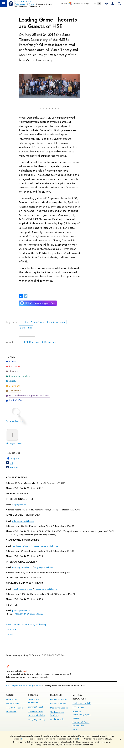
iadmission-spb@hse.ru (23, 520)
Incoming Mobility (36, 715)
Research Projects (58, 703)
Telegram (14, 458)
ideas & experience (34, 322)
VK (11, 462)
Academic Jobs (57, 719)
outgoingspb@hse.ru (44, 567)
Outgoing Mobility (36, 719)
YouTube (14, 467)
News (38, 685)
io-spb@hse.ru (19, 504)
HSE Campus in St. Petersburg (40, 342)
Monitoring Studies (59, 707)
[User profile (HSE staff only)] (112, 3)
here (23, 739)
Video (75, 729)
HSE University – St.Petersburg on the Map (26, 624)
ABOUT (10, 695)
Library (9, 634)
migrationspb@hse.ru (22, 588)
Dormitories (12, 629)
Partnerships (11, 699)
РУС (95, 3)
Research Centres (58, 699)
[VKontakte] (21, 296)
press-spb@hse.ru (21, 610)
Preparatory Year (35, 711)
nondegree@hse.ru (21, 545)
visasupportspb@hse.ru (45, 588)
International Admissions (33, 701)
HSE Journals (78, 707)
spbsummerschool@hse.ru (45, 545)
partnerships (26, 327)
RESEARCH (56, 695)
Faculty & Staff (12, 703)
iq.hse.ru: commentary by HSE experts (81, 714)
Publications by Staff (81, 703)
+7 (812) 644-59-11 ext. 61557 (28, 613)
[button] (22, 86)
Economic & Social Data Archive (80, 724)
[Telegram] (25, 296)
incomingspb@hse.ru (22, 567)
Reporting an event (56, 322)
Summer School (35, 706)
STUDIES (33, 695)
